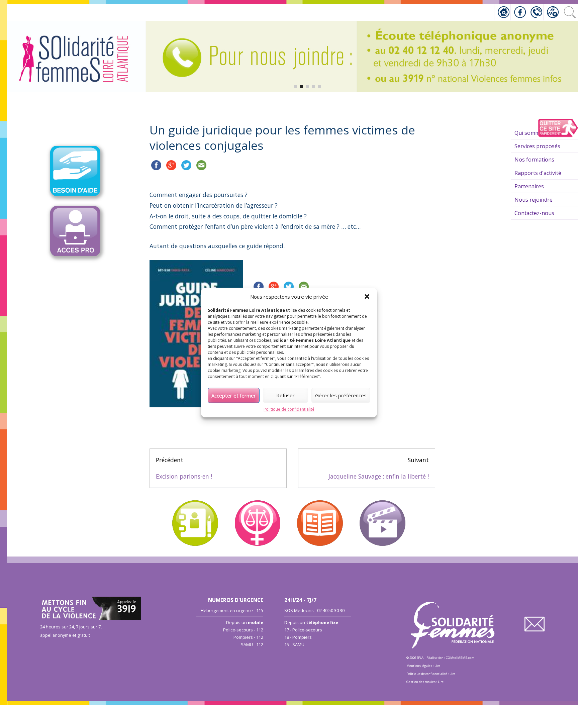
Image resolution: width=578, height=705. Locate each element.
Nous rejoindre (533, 199)
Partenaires (529, 186)
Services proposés (537, 146)
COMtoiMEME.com (460, 658)
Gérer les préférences (341, 395)
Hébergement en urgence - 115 (232, 610)
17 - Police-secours (303, 630)
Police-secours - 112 (243, 630)
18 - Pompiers (298, 637)
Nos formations (534, 159)
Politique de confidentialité (289, 409)
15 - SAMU (294, 644)
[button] (367, 296)
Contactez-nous (534, 213)
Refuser (285, 395)
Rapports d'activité (537, 173)
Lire (437, 666)
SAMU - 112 (252, 644)
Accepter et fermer (233, 395)
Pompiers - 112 (248, 637)
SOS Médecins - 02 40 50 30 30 (314, 610)
